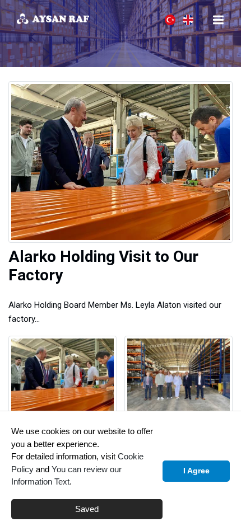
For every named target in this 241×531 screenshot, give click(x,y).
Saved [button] (87, 509)
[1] (218, 20)
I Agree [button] (196, 471)
